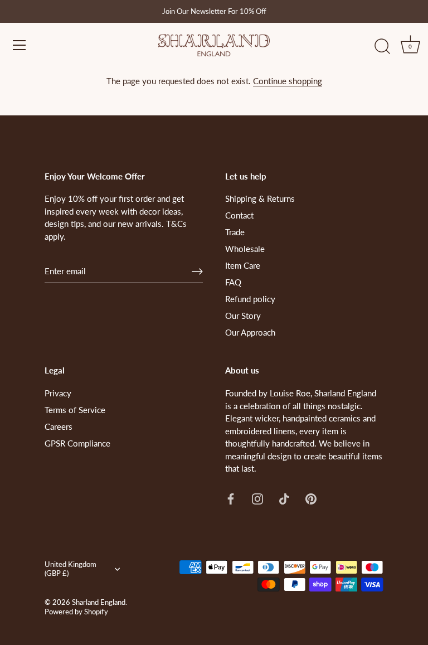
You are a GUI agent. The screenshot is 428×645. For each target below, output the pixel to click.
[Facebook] (230, 498)
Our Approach (250, 332)
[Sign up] (197, 271)
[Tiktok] (284, 498)
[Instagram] (257, 498)
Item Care (242, 265)
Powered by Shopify (76, 611)
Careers (58, 426)
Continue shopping (287, 81)
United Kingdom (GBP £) (70, 569)
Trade (235, 232)
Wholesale (245, 249)
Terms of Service (75, 410)
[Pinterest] (311, 498)
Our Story (243, 316)
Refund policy (250, 299)
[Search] (382, 47)
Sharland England (98, 602)
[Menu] (19, 45)
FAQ (233, 282)
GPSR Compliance (77, 443)
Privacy (58, 393)
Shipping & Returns (260, 198)
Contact (239, 215)
